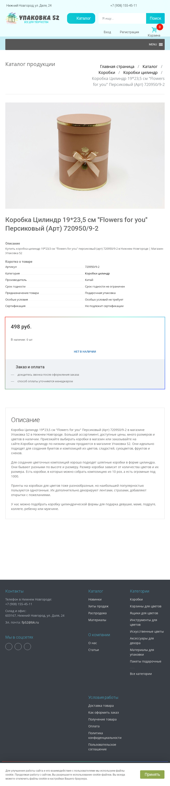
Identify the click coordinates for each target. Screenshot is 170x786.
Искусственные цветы (147, 631)
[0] (154, 30)
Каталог (83, 18)
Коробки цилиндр (141, 72)
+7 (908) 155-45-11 (123, 5)
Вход (107, 32)
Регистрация (129, 32)
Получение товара (102, 719)
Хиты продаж (98, 606)
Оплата (94, 726)
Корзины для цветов (145, 606)
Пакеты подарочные (145, 661)
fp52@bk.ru (30, 622)
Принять (152, 774)
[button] (160, 106)
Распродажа (97, 613)
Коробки (107, 72)
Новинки (95, 599)
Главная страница (117, 66)
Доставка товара (101, 705)
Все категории (141, 674)
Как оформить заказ (103, 712)
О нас (92, 643)
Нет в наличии (85, 351)
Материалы (97, 620)
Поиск (155, 18)
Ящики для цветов (144, 613)
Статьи (93, 650)
